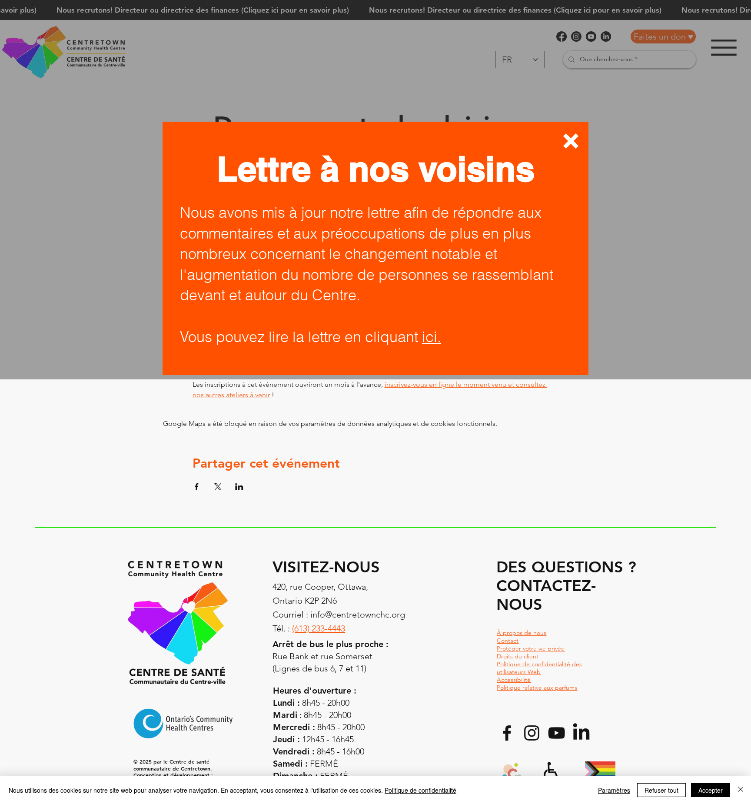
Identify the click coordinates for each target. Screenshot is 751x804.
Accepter (710, 790)
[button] (570, 141)
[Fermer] (740, 790)
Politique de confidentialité (420, 790)
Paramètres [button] (614, 790)
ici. (431, 337)
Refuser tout (661, 790)
